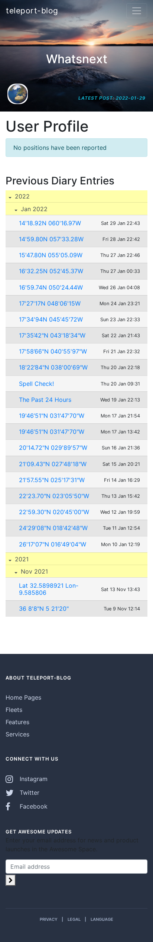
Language (102, 919)
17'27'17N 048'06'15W (50, 303)
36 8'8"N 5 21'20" (44, 608)
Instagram (33, 779)
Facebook (33, 806)
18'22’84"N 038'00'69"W (53, 367)
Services (17, 734)
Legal (74, 919)
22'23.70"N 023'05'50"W (54, 496)
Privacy (49, 919)
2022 (21, 196)
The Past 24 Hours (45, 399)
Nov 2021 (33, 571)
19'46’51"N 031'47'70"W (51, 415)
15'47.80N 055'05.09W (50, 255)
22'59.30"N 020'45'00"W (54, 512)
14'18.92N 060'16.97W (50, 223)
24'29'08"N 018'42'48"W (53, 528)
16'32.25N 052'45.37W (51, 271)
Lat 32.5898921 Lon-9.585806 (48, 589)
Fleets (14, 709)
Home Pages (23, 697)
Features (17, 722)
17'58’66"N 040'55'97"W (53, 351)
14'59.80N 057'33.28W (51, 239)
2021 (21, 559)
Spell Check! (36, 383)
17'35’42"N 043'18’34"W (52, 335)
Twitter (28, 792)
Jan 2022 (33, 209)
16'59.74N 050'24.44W (51, 287)
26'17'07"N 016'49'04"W (52, 544)
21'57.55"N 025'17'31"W (52, 480)
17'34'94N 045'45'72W (51, 319)
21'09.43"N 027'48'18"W (53, 464)
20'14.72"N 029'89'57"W (53, 447)
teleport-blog (32, 10)
